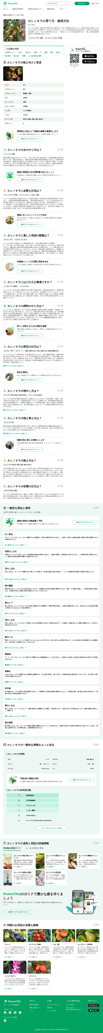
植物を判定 (50, 9)
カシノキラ (31, 25)
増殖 (30, 399)
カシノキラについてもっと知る (51, 828)
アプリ (61, 9)
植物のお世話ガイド (9, 15)
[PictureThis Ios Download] (89, 56)
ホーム (5, 9)
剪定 (44, 354)
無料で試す (82, 3)
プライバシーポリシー (53, 1004)
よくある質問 (70, 1004)
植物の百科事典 (33, 1004)
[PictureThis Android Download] (89, 61)
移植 (8, 426)
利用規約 (49, 1007)
